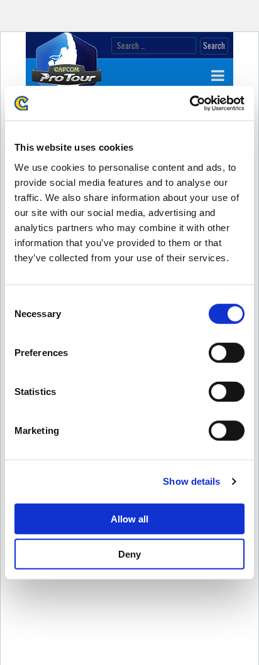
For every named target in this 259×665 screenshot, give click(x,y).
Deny (129, 554)
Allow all (129, 518)
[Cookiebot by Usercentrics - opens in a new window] (190, 103)
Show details (191, 481)
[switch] (227, 352)
